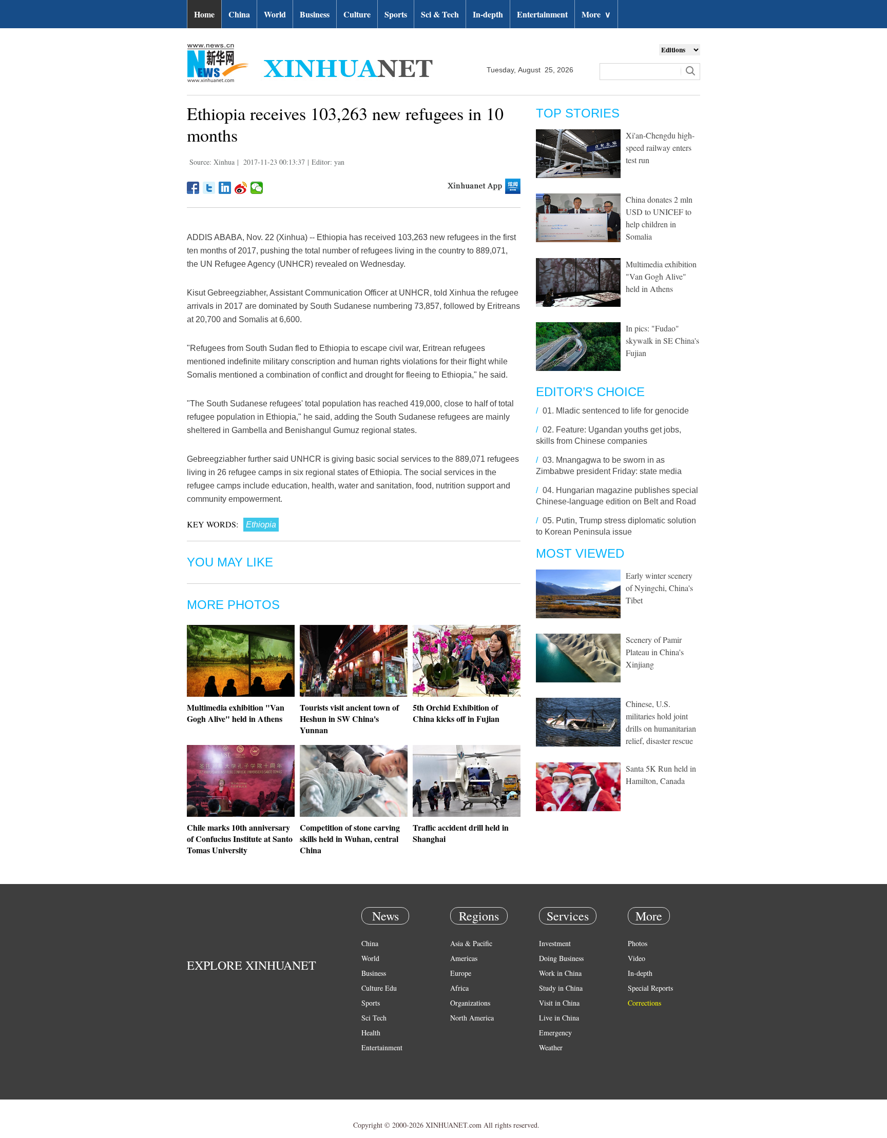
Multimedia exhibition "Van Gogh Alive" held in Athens (235, 712)
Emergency (555, 1032)
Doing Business (561, 958)
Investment (555, 943)
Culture (357, 14)
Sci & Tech (440, 14)
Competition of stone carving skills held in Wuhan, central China (350, 838)
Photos (637, 943)
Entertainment (542, 14)
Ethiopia (261, 524)
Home (204, 14)
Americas (463, 958)
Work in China (560, 973)
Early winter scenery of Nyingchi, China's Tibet (659, 587)
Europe (460, 973)
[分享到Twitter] (209, 188)
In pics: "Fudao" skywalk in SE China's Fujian (662, 340)
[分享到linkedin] (225, 188)
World (275, 14)
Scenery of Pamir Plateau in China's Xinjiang (655, 652)
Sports (395, 14)
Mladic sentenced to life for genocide (622, 410)
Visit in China (559, 1003)
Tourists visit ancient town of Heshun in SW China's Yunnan (349, 718)
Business (315, 14)
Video (636, 958)
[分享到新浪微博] (241, 188)
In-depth (488, 14)
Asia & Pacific (471, 943)
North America (472, 1018)
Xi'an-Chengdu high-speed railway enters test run (660, 147)
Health (370, 1032)
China (239, 14)
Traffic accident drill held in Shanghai (461, 833)
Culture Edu (379, 988)
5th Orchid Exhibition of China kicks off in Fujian (456, 712)
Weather (551, 1047)
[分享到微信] (256, 188)
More (596, 14)
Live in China (559, 1018)
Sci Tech (374, 1018)
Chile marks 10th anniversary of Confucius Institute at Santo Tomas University (240, 838)
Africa (459, 988)
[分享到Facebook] (193, 188)
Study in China (561, 988)
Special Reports (650, 988)
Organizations (470, 1003)
